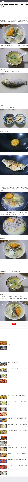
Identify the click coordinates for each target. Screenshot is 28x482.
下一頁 (14, 323)
